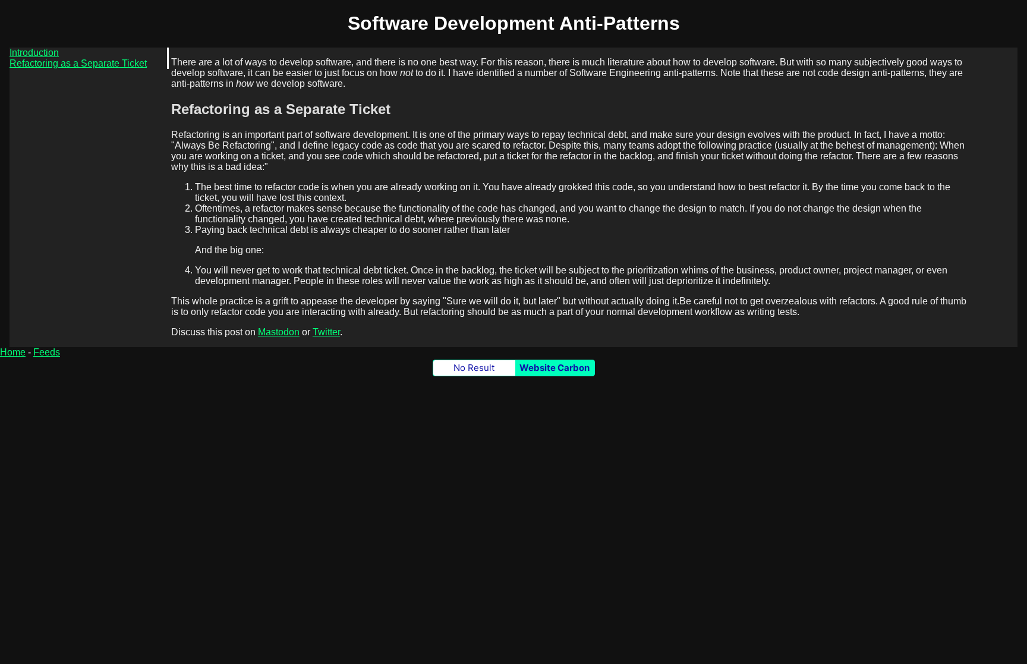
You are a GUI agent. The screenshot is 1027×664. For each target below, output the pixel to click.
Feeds (46, 352)
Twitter (326, 332)
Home (13, 352)
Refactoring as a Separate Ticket (78, 63)
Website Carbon (554, 367)
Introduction (34, 53)
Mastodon (279, 332)
